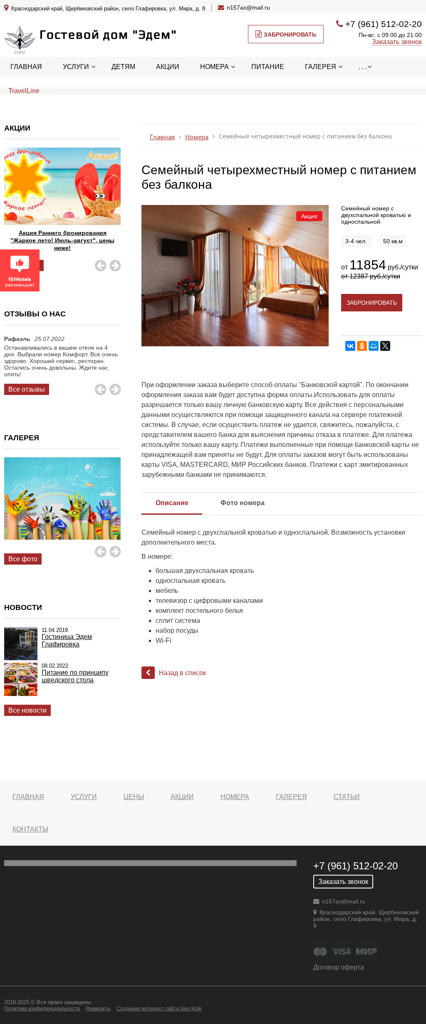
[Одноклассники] (362, 346)
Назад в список (182, 672)
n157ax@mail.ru (248, 7)
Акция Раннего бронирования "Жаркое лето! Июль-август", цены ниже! (62, 240)
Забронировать (290, 34)
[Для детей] (62, 507)
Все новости (27, 710)
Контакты (30, 829)
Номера (214, 66)
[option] (62, 210)
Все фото (22, 559)
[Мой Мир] (374, 346)
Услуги (76, 66)
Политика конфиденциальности (42, 1008)
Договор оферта (338, 967)
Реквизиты (98, 1008)
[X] (385, 346)
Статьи (347, 796)
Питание (267, 66)
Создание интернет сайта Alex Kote (159, 1008)
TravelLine (24, 90)
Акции (167, 66)
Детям (123, 66)
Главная (26, 66)
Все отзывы (26, 389)
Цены (134, 796)
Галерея (320, 66)
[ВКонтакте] (350, 346)
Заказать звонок (397, 41)
